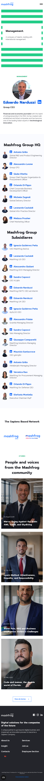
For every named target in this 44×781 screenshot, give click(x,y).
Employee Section (30, 751)
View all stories (20, 699)
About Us (5, 740)
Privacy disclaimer (20, 776)
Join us (25, 746)
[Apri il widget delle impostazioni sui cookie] (3, 777)
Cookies (27, 776)
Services (26, 740)
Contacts (5, 751)
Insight (4, 746)
